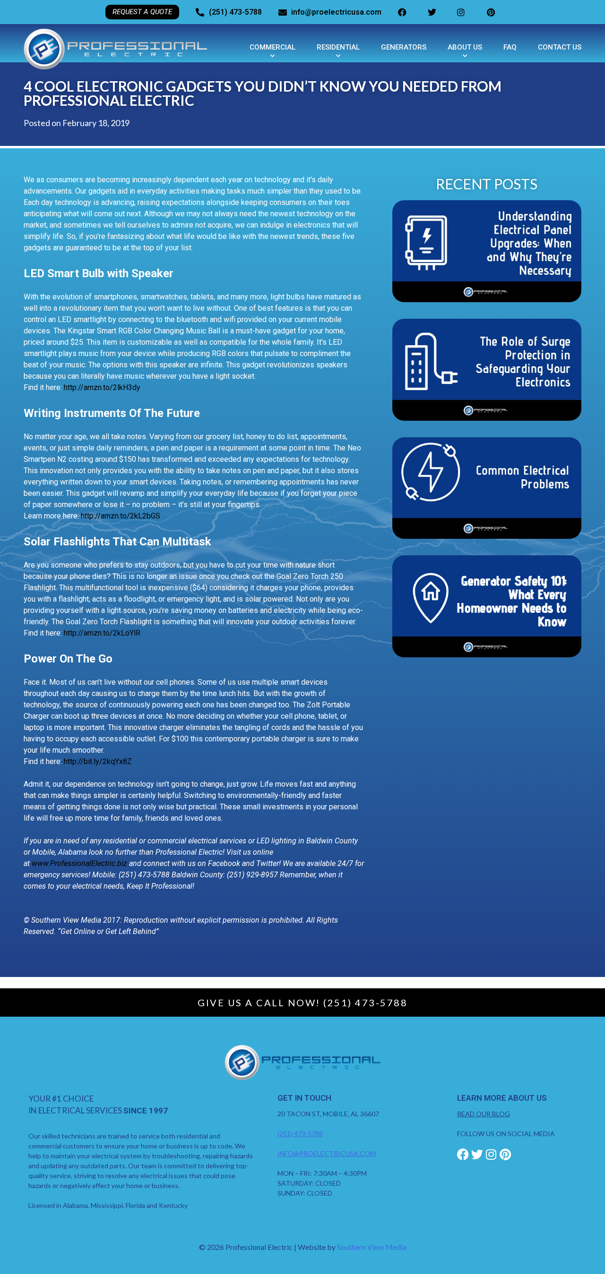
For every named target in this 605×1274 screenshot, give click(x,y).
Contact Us (559, 47)
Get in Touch (304, 1098)
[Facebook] (463, 1154)
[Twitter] (477, 1154)
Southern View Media (371, 1246)
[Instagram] (491, 1154)
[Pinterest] (505, 1154)
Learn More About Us (502, 1098)
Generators (403, 47)
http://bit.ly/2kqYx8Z (98, 761)
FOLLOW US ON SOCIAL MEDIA (506, 1134)
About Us (465, 47)
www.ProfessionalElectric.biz (79, 863)
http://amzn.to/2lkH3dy (102, 387)
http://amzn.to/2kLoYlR (102, 633)
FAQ (510, 47)
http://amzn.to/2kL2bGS (120, 515)
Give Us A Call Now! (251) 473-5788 (302, 1002)
